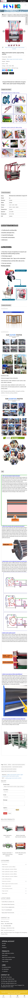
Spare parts (4, 893)
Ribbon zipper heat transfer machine (14, 59)
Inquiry (17, 997)
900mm (9, 764)
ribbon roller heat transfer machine (8, 769)
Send (5, 813)
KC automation (5, 969)
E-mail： (5, 794)
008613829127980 (10, 928)
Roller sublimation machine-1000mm (9, 876)
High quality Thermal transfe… (8, 912)
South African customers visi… (8, 901)
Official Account (8, 941)
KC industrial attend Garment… (8, 904)
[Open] (26, 19)
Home (5, 14)
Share (3, 997)
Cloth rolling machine (6, 886)
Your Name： (6, 789)
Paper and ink (5, 891)
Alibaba (3, 945)
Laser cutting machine (6, 878)
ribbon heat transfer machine (18, 764)
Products (10, 14)
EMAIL (11, 73)
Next (24, 31)
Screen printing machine (7, 888)
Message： (5, 800)
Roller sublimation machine (8, 953)
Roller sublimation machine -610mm (9, 871)
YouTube (4, 943)
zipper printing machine (6, 766)
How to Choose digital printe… (8, 907)
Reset (10, 813)
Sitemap (18, 993)
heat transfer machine (17, 766)
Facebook (4, 947)
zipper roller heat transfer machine (8, 771)
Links (4, 965)
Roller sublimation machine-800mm (9, 874)
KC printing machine (6, 967)
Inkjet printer (4, 864)
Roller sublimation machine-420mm (9, 869)
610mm (5, 764)
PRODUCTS (5, 951)
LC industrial (4, 971)
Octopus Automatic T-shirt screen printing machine (7, 854)
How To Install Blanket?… (7, 909)
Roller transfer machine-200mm (8, 866)
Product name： (6, 784)
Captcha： (5, 807)
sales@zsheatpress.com (9, 930)
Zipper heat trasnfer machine (8, 957)
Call (10, 997)
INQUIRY (5, 73)
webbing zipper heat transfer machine (13, 778)
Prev (4, 31)
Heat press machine (6, 881)
